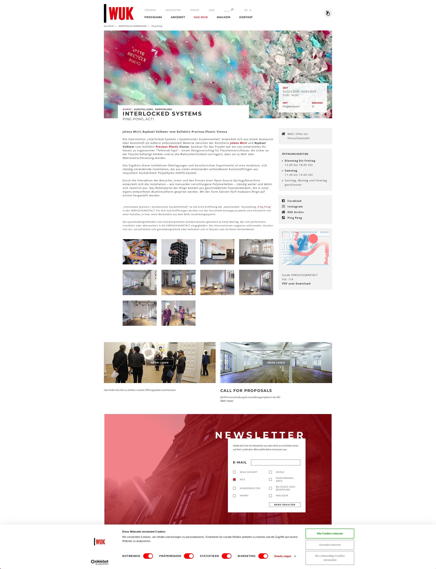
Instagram (295, 206)
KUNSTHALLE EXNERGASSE (133, 26)
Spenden (150, 10)
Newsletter (173, 10)
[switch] (189, 556)
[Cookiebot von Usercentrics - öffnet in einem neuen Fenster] (100, 562)
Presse (194, 10)
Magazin (223, 17)
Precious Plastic (167, 146)
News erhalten (284, 504)
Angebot (178, 17)
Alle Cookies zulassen (330, 533)
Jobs (211, 10)
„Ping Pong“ (264, 206)
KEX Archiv (295, 212)
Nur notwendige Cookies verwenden (330, 557)
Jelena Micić (238, 143)
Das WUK (201, 17)
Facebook (294, 201)
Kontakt (246, 17)
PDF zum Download (296, 283)
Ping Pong (294, 217)
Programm (153, 17)
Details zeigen (282, 556)
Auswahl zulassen (330, 544)
